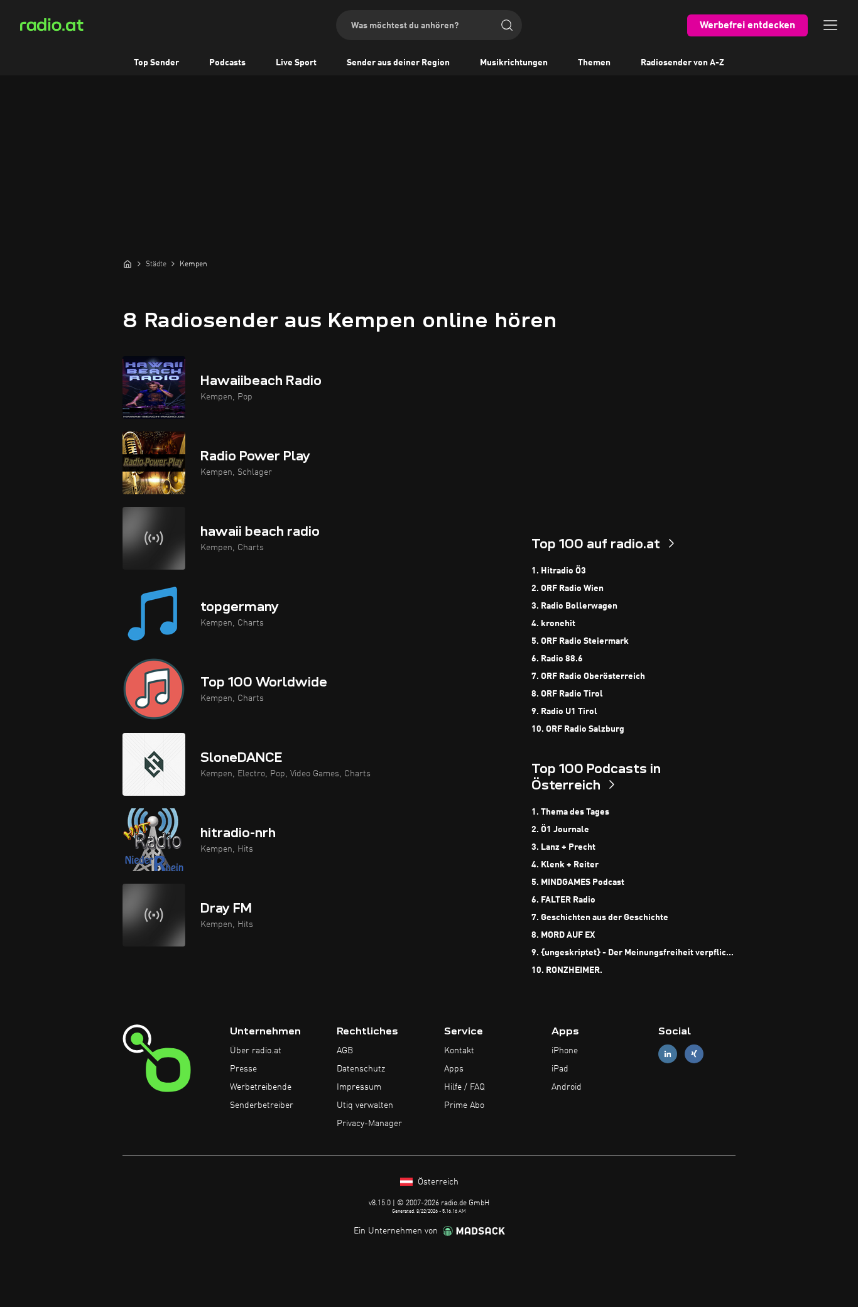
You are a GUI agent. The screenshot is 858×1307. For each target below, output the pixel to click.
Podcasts (227, 62)
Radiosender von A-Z (682, 62)
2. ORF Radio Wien (567, 588)
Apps (454, 1069)
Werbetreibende (260, 1087)
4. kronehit (553, 623)
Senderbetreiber (261, 1105)
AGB (345, 1050)
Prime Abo (464, 1105)
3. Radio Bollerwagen (574, 606)
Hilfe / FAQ (464, 1087)
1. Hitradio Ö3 (558, 571)
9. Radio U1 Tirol (564, 711)
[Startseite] (127, 264)
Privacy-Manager (369, 1123)
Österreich (437, 1182)
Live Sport (296, 62)
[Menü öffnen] (830, 25)
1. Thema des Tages (570, 812)
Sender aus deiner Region (398, 62)
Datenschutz (361, 1069)
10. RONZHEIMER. (566, 970)
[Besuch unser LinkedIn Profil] (668, 1054)
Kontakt (459, 1050)
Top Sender (156, 62)
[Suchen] (506, 25)
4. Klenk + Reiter (565, 864)
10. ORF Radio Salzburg (577, 729)
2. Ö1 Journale (560, 829)
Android (566, 1087)
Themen (594, 62)
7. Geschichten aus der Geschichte (599, 917)
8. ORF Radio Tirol (567, 694)
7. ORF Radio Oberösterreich (588, 676)
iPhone (564, 1050)
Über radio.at (255, 1050)
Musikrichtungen (514, 62)
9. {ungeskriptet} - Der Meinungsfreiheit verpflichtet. (633, 952)
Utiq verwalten (365, 1105)
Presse (243, 1069)
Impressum (359, 1087)
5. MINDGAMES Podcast (577, 882)
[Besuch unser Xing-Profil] (694, 1054)
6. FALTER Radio (563, 900)
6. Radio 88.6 (557, 658)
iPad (559, 1069)
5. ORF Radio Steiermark (580, 641)
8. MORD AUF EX (563, 935)
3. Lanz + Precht (563, 847)
